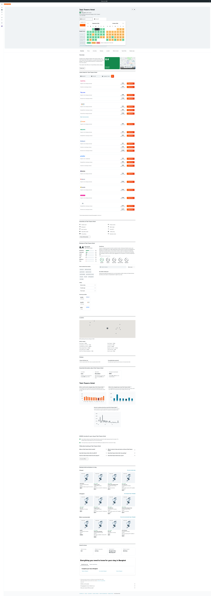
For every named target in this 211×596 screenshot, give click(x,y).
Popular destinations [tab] (93, 564)
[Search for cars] (1, 12)
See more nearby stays (131, 470)
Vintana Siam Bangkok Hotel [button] (113, 484)
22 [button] (93, 37)
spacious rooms (88, 271)
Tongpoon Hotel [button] (97, 484)
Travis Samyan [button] (124, 530)
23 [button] (95, 37)
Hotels (86, 593)
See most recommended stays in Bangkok (127, 517)
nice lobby (81, 279)
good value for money (90, 274)
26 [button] (103, 37)
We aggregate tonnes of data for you (87, 585)
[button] (210, 1)
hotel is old (81, 269)
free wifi (85, 276)
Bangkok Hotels (110, 593)
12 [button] (103, 31)
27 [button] (87, 39)
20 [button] (87, 37)
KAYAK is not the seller (84, 583)
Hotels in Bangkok (119, 571)
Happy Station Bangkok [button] (98, 531)
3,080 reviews (88, 12)
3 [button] (98, 29)
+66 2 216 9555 (82, 15)
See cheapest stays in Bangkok (129, 493)
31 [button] (123, 39)
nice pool (81, 276)
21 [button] (90, 37)
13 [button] (87, 34)
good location (82, 271)
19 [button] (103, 34)
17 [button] (98, 34)
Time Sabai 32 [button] (124, 484)
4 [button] (107, 31)
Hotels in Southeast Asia (103, 593)
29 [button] (93, 39)
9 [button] (120, 31)
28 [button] (90, 39)
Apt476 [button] (81, 530)
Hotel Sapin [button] (82, 483)
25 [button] (101, 37)
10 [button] (98, 31)
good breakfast (82, 274)
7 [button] (90, 31)
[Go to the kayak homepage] (7, 4)
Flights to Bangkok (85, 571)
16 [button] (95, 34)
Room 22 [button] (81, 508)
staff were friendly (88, 269)
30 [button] (95, 39)
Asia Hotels (90, 593)
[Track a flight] (1, 20)
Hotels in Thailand (95, 593)
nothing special (90, 276)
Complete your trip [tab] (84, 564)
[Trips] (1, 23)
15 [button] (93, 34)
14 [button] (90, 34)
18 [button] (107, 37)
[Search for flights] (1, 7)
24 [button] (98, 37)
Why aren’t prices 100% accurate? (87, 587)
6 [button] (112, 31)
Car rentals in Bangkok (103, 571)
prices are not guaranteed (101, 580)
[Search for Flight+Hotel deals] (1, 14)
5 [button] (103, 29)
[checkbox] (84, 298)
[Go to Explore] (1, 17)
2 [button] (120, 29)
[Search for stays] (1, 10)
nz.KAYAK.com (81, 593)
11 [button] (107, 34)
